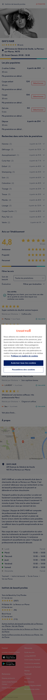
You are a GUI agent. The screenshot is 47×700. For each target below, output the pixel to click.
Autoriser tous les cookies (23, 363)
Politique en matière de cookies (24, 356)
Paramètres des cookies (23, 370)
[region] (23, 350)
